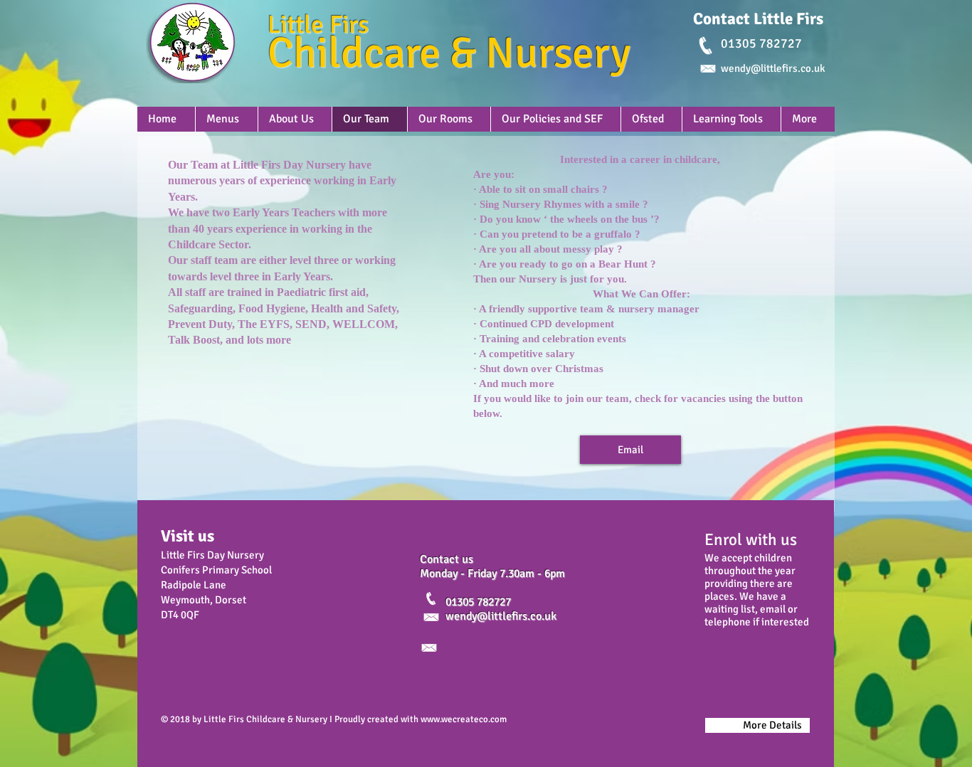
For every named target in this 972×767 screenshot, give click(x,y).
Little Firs (318, 24)
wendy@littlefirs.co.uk (500, 616)
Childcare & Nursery (449, 53)
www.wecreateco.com (464, 719)
